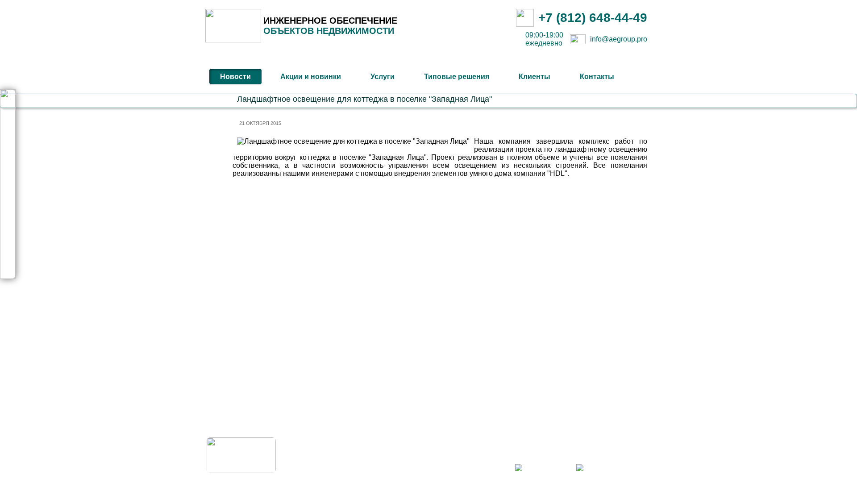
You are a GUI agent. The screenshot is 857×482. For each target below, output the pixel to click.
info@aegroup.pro (618, 39)
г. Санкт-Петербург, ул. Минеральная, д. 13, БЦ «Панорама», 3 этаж (566, 440)
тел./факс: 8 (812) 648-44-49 (616, 449)
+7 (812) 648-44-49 (592, 18)
